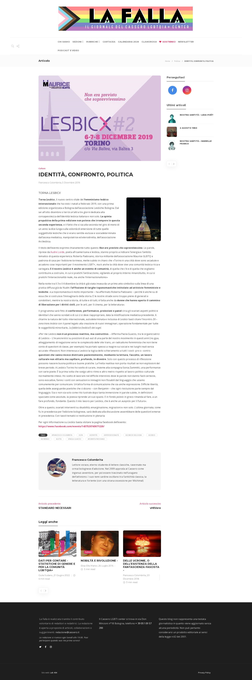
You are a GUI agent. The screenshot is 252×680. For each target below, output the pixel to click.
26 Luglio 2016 (105, 565)
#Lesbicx (151, 435)
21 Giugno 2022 (62, 575)
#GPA (81, 435)
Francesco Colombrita (49, 182)
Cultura (41, 168)
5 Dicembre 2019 (71, 182)
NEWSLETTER (186, 41)
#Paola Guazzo (74, 439)
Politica (177, 61)
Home (167, 61)
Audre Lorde (57, 252)
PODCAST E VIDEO (68, 50)
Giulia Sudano (45, 575)
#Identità (93, 435)
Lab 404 (53, 672)
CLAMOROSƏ (149, 41)
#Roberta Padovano (96, 439)
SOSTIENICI (168, 41)
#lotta (58, 439)
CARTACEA (109, 41)
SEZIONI (77, 41)
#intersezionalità (111, 435)
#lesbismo (45, 439)
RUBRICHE (92, 41)
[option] (57, 556)
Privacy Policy (204, 672)
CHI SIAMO (64, 41)
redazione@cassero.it (67, 632)
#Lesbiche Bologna (134, 435)
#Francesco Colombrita (62, 435)
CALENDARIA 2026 (128, 41)
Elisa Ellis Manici (89, 565)
